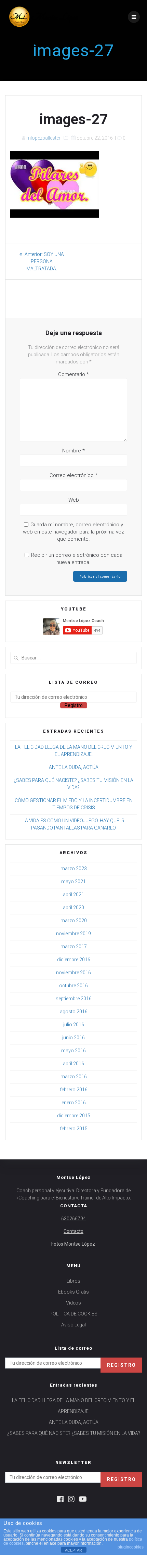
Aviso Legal (73, 1324)
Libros (73, 1281)
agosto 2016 (74, 1011)
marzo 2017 (74, 946)
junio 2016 (73, 1037)
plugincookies (131, 1547)
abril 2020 (73, 907)
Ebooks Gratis (73, 1292)
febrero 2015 (74, 1128)
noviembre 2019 (73, 933)
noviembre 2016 (73, 972)
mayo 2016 (73, 1050)
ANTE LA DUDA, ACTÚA (73, 767)
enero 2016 (74, 1102)
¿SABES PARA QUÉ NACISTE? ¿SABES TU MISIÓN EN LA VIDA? (73, 1433)
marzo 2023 (74, 868)
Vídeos (73, 1303)
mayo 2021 (73, 881)
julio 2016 (73, 1024)
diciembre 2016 (73, 959)
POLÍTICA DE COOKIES (73, 1313)
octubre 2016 (73, 985)
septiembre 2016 (74, 998)
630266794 (73, 1218)
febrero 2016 (74, 1089)
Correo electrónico (73, 475)
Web (73, 500)
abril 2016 (73, 1063)
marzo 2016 (74, 1076)
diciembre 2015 (73, 1115)
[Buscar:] (73, 658)
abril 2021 (73, 894)
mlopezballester (43, 138)
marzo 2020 (74, 920)
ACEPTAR (73, 1550)
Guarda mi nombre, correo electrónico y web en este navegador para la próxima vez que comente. (73, 532)
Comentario (73, 374)
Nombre (73, 451)
